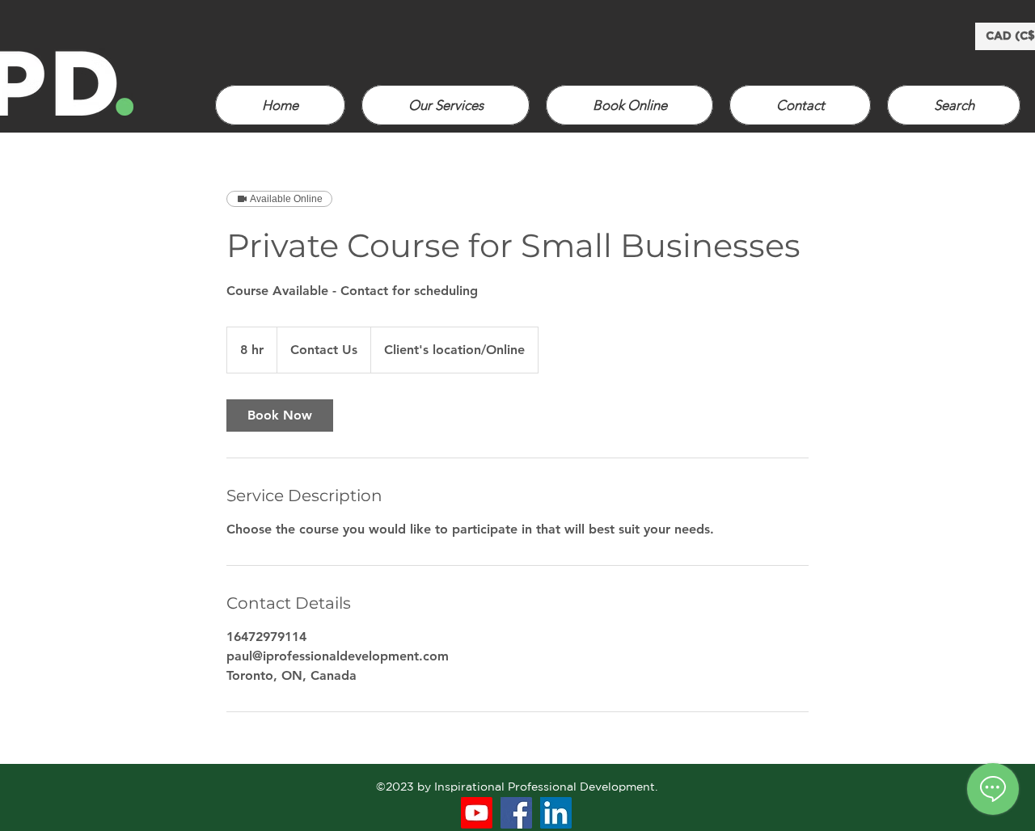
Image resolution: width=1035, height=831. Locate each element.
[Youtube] (476, 813)
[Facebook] (516, 813)
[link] (279, 415)
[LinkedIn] (556, 813)
